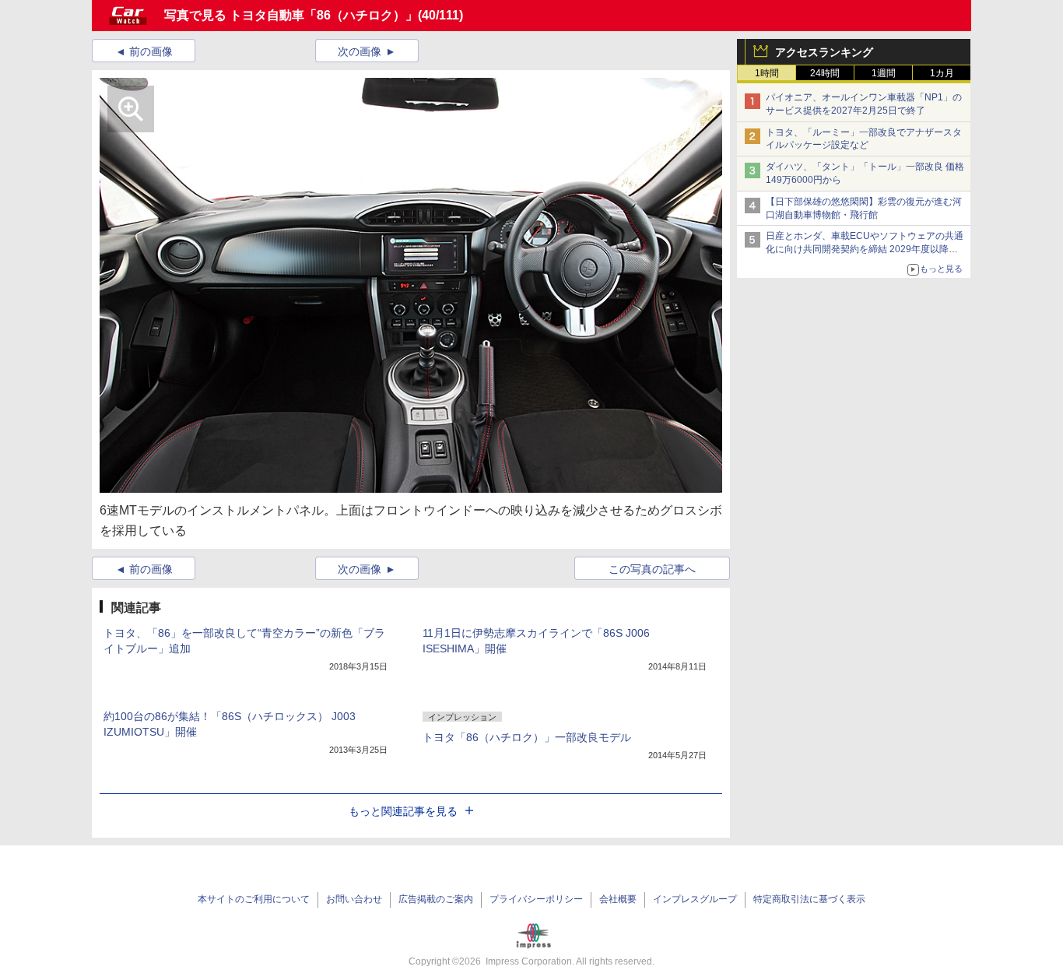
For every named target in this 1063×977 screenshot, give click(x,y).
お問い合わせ (354, 899)
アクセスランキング (824, 52)
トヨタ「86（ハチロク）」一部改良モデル (527, 737)
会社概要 (618, 899)
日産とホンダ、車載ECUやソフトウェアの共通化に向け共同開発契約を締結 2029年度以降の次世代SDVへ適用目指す (864, 249)
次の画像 (359, 51)
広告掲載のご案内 (435, 899)
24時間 (825, 73)
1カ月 (942, 73)
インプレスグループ (695, 899)
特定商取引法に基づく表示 (809, 899)
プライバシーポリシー (536, 899)
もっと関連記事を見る (403, 811)
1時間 (767, 73)
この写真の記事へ (652, 569)
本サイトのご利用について (254, 899)
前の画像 (151, 51)
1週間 (884, 73)
